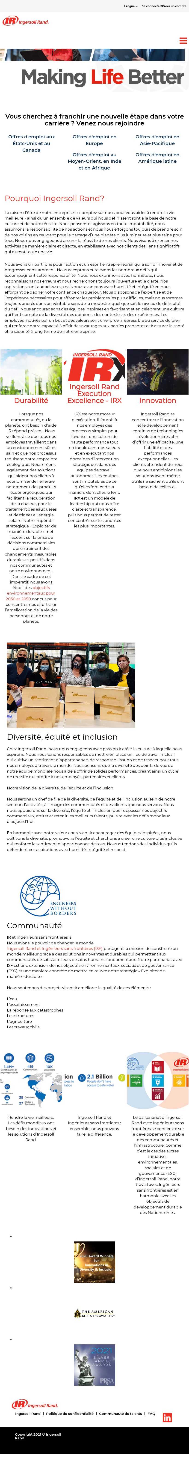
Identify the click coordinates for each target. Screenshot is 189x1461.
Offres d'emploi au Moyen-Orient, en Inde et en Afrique (94, 161)
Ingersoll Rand (28, 1413)
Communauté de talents (120, 1413)
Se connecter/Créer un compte (164, 6)
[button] (94, 40)
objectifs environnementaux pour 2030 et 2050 (31, 593)
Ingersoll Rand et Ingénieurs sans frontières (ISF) (55, 948)
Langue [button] (130, 6)
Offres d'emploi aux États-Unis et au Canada (31, 143)
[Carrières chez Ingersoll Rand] (25, 20)
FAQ (151, 1413)
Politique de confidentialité (70, 1413)
